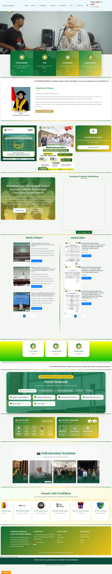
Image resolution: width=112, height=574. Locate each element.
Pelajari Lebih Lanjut (35, 210)
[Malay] (101, 2)
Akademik (42, 5)
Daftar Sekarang (19, 210)
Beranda (59, 535)
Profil (33, 5)
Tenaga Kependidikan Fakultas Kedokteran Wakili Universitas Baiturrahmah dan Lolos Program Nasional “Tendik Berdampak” (43, 294)
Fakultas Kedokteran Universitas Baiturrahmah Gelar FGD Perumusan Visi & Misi (42, 244)
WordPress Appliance (50, 565)
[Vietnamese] (93, 4)
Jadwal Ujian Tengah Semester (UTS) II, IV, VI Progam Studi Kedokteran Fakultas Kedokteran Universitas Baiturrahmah (92, 269)
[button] (36, 5)
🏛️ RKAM (89, 390)
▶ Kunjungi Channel (93, 147)
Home (27, 5)
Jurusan (53, 5)
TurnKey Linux (63, 565)
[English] (92, 2)
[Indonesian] (90, 2)
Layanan (79, 5)
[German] (98, 2)
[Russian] (92, 4)
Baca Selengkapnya (44, 111)
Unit (71, 5)
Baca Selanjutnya (86, 255)
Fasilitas (62, 5)
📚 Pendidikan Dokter (27, 390)
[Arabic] (93, 2)
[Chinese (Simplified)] (96, 2)
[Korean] (95, 2)
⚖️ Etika (79, 390)
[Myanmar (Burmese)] (90, 4)
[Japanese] (99, 2)
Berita (38, 263)
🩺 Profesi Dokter (45, 390)
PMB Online (60, 542)
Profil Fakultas (61, 537)
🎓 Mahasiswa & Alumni (64, 390)
